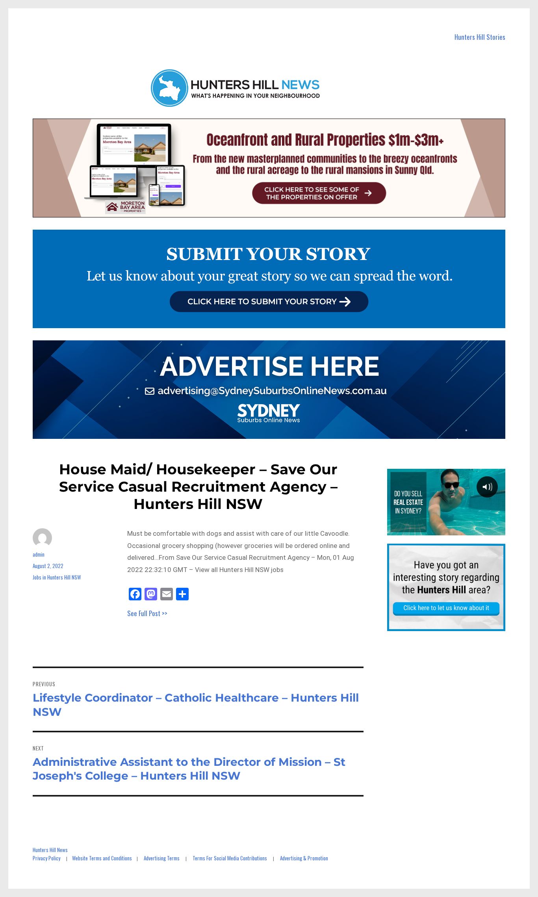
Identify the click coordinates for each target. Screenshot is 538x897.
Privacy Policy (46, 858)
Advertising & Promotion (304, 858)
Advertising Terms (162, 858)
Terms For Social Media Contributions (230, 858)
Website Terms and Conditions (102, 858)
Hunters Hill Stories (480, 37)
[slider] (446, 529)
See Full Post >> (147, 613)
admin (39, 554)
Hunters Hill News (50, 850)
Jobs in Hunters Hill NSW (57, 577)
